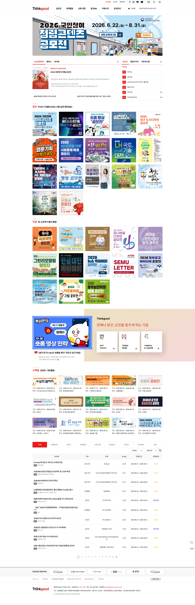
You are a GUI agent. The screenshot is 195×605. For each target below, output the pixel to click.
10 (109, 557)
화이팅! (141, 77)
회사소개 (35, 579)
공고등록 (108, 2)
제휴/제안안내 (89, 579)
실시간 (125, 62)
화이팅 (141, 67)
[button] (80, 52)
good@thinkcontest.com (113, 587)
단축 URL (155, 579)
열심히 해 (141, 87)
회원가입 (122, 2)
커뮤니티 (105, 8)
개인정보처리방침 (58, 579)
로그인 (115, 2)
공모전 (58, 8)
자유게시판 (145, 62)
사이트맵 (101, 579)
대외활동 (69, 8)
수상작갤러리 (39, 62)
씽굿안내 (117, 8)
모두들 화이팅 (141, 97)
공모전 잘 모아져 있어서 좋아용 (141, 82)
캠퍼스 (49, 62)
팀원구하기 (134, 62)
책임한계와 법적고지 (74, 579)
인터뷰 (56, 62)
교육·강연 (82, 8)
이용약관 (45, 579)
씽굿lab (94, 8)
